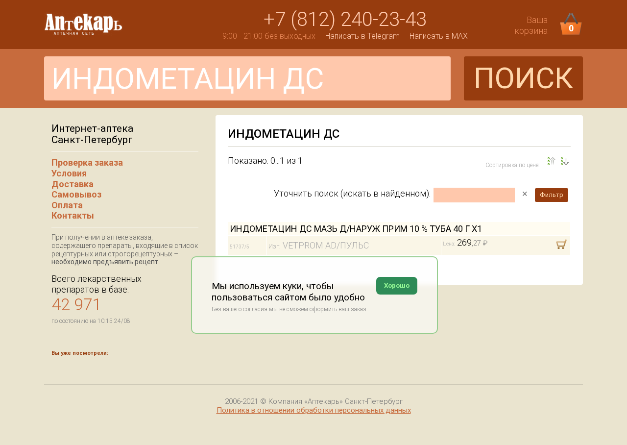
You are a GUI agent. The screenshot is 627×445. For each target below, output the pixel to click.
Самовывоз (76, 194)
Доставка (72, 184)
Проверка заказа (87, 162)
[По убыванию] (551, 161)
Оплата (67, 205)
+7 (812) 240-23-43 (345, 19)
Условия (69, 173)
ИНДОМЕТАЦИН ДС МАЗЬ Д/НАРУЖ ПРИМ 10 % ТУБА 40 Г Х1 (356, 228)
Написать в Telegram (362, 36)
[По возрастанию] (565, 161)
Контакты (72, 215)
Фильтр (551, 194)
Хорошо (397, 285)
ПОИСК (523, 78)
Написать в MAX (439, 36)
